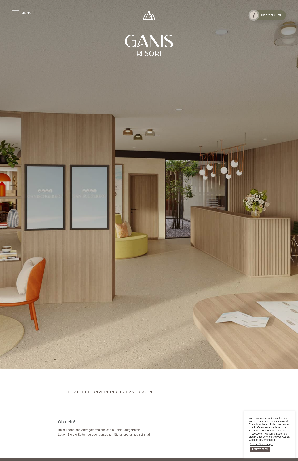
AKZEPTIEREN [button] (260, 449)
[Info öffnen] (254, 15)
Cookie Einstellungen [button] (261, 444)
